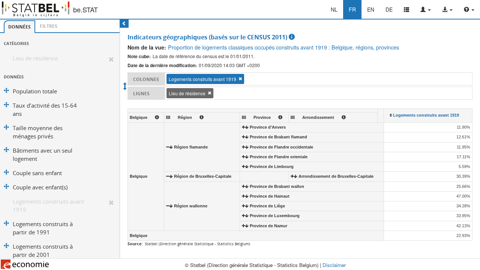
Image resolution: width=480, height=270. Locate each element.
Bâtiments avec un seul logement (42, 155)
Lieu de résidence (35, 58)
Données (19, 27)
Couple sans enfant (37, 173)
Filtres (48, 26)
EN (370, 9)
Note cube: (139, 56)
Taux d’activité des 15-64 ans (45, 110)
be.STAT (85, 9)
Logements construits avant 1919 (48, 206)
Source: (135, 243)
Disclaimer (334, 264)
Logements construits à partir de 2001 (43, 251)
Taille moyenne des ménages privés (38, 132)
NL (334, 9)
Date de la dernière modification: (162, 65)
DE (389, 9)
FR (352, 9)
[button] (425, 9)
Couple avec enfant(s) (40, 187)
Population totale (35, 91)
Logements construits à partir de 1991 (43, 228)
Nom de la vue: (147, 47)
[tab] (19, 26)
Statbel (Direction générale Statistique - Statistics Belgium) (197, 243)
